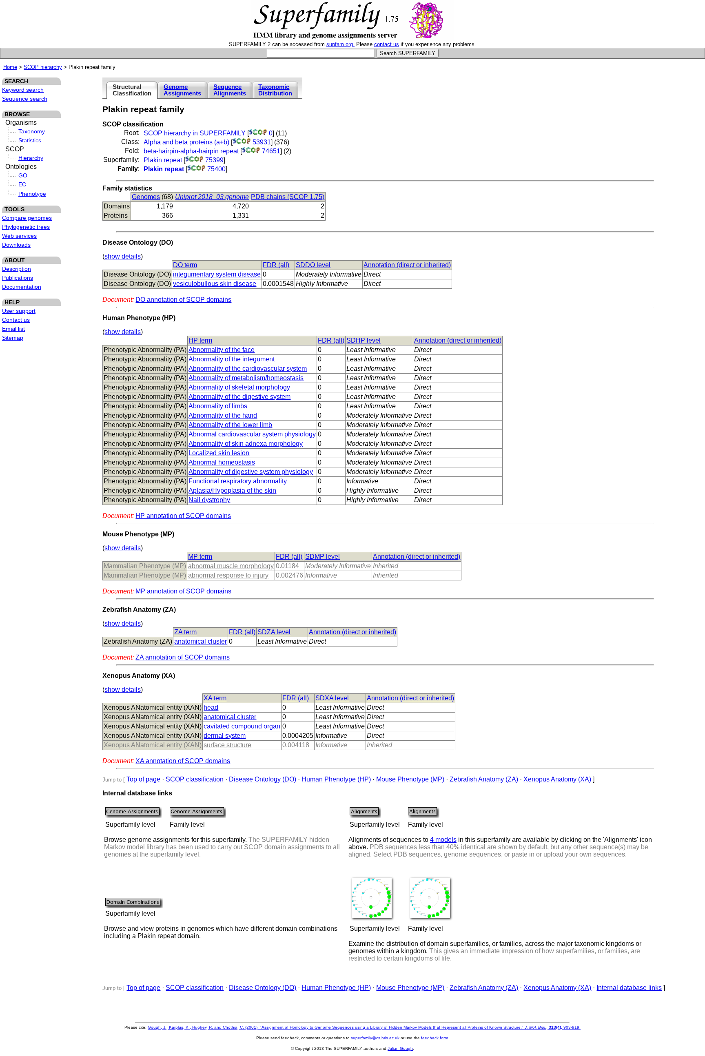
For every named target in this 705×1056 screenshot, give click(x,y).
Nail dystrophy (209, 499)
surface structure (227, 745)
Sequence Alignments (229, 90)
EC (22, 184)
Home (10, 67)
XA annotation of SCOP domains (182, 760)
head (211, 707)
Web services (19, 235)
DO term (185, 264)
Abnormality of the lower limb (230, 424)
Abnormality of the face (221, 349)
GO (22, 175)
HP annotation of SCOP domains (183, 515)
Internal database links (629, 987)
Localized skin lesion (218, 452)
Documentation (21, 286)
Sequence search (24, 98)
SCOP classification (195, 779)
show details (122, 256)
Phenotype (32, 193)
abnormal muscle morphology (231, 565)
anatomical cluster (200, 641)
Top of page (143, 779)
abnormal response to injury (228, 575)
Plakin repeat (163, 160)
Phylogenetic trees (26, 227)
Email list (13, 328)
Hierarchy (30, 158)
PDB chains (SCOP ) (287, 196)
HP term (200, 340)
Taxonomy (31, 131)
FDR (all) (276, 264)
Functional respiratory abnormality (237, 481)
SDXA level (332, 698)
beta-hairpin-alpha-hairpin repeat (191, 151)
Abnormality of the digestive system (239, 396)
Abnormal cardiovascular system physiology (252, 434)
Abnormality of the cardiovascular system (247, 368)
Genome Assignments (182, 90)
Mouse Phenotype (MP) (410, 779)
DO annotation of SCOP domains (183, 299)
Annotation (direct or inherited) (407, 264)
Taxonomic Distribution (275, 90)
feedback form (434, 1038)
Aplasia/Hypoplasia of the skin (232, 490)
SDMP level (322, 556)
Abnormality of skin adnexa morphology (245, 443)
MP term (200, 556)
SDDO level (313, 264)
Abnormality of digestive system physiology (250, 471)
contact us (386, 44)
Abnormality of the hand (222, 415)
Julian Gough (400, 1048)
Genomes (146, 196)
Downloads (16, 244)
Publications (17, 278)
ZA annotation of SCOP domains (182, 657)
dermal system (225, 735)
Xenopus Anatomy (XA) (557, 779)
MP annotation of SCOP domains (183, 591)
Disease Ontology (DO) (262, 779)
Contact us (16, 320)
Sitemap (12, 337)
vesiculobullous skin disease (214, 283)
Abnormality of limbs (217, 406)
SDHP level (363, 340)
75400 (216, 169)
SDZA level (273, 632)
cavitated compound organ (242, 726)
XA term (215, 698)
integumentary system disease (217, 274)
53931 (261, 142)
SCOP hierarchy (43, 67)
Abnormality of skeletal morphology (239, 387)
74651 (270, 151)
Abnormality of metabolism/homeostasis (246, 377)
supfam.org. (340, 44)
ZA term (185, 632)
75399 (214, 160)
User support (18, 311)
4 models (443, 839)
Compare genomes (27, 218)
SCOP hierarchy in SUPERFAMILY (195, 133)
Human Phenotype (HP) (336, 779)
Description (16, 269)
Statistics (29, 140)
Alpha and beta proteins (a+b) (186, 142)
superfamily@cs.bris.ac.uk (375, 1038)
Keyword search (23, 89)
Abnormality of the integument (231, 359)
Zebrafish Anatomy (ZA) (484, 779)
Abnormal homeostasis (221, 462)
